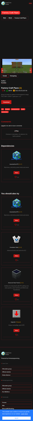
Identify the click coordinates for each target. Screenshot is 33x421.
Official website (6, 372)
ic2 (2, 109)
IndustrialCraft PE (16, 164)
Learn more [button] (24, 414)
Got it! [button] (16, 418)
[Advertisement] (16, 40)
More (16, 172)
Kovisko (3, 82)
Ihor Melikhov (6, 391)
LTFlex (16, 131)
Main (4, 18)
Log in (3, 125)
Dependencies (7, 146)
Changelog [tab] (13, 76)
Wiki (3, 405)
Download (6, 102)
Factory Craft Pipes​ (11, 88)
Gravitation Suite (16, 247)
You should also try (10, 193)
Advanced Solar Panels (15, 282)
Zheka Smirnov (6, 375)
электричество (15, 109)
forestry (7, 109)
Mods (10, 18)
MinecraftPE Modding (8, 408)
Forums (4, 402)
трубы (22, 109)
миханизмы (5, 112)
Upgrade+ (16, 322)
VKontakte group (7, 368)
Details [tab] (5, 76)
